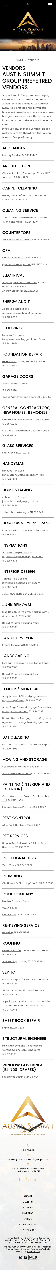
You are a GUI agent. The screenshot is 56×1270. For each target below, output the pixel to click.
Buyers (28, 1207)
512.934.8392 (18, 286)
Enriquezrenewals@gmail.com (20, 339)
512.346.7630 (33, 700)
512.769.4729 (9, 954)
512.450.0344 (39, 264)
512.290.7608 (9, 667)
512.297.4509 (23, 616)
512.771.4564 (35, 961)
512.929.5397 (21, 932)
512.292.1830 (9, 1054)
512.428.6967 (32, 825)
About (28, 1196)
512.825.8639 (31, 290)
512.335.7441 (44, 397)
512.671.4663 (28, 1150)
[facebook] (19, 1180)
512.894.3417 (34, 766)
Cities (28, 1218)
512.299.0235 (22, 847)
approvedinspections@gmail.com (22, 313)
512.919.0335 (16, 1027)
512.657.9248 (10, 423)
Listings (28, 1213)
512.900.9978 (9, 390)
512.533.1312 (9, 726)
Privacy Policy (12, 1249)
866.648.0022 (24, 865)
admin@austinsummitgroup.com (28, 1159)
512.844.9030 (10, 343)
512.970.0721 (23, 452)
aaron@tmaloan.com (15, 711)
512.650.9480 (10, 505)
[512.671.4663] (28, 4)
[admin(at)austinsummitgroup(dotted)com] (50, 4)
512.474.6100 (9, 365)
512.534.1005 (31, 1076)
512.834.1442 (29, 155)
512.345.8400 (35, 257)
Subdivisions (28, 1224)
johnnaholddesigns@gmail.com (21, 501)
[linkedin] (36, 1180)
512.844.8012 (9, 1009)
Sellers (28, 1201)
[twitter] (27, 1180)
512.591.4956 (15, 800)
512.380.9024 (9, 983)
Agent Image (33, 1251)
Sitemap (25, 1249)
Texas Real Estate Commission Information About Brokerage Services (30, 1241)
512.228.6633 (9, 317)
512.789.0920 (9, 534)
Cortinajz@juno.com (14, 1049)
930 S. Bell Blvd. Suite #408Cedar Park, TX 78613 (28, 1170)
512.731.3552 (45, 773)
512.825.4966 (28, 914)
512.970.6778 (9, 994)
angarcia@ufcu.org (13, 700)
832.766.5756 (9, 907)
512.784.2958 (21, 177)
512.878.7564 (41, 239)
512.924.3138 (36, 711)
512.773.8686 (9, 627)
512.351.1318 (31, 221)
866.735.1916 (30, 645)
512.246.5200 (46, 883)
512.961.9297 (39, 807)
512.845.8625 (19, 199)
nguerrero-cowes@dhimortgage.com (25, 722)
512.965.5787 (10, 434)
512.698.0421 (36, 512)
